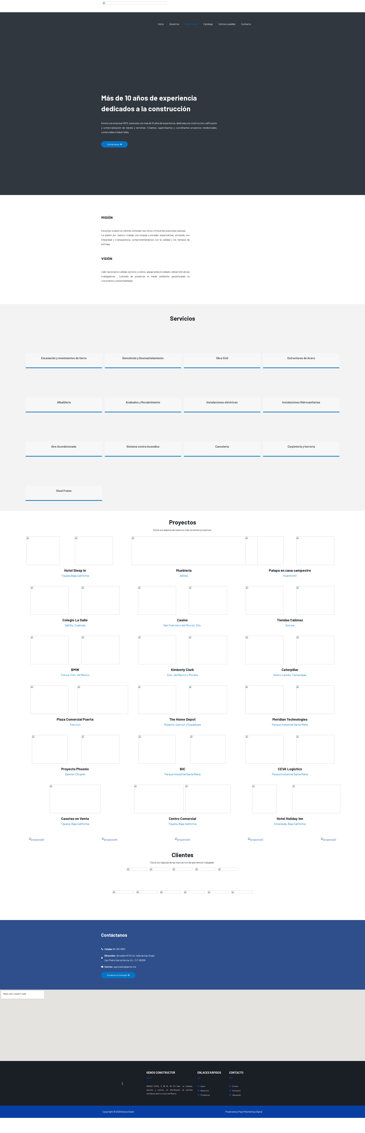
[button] (114, 144)
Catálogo (208, 24)
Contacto (246, 24)
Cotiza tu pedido (227, 24)
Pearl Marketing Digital (250, 1111)
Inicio (161, 24)
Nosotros (174, 24)
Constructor (191, 24)
